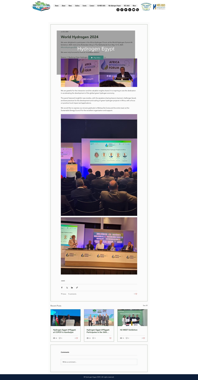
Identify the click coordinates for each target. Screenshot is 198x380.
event (63, 280)
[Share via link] (77, 288)
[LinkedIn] (129, 9)
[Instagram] (118, 9)
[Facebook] (121, 9)
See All (145, 305)
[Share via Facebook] (62, 288)
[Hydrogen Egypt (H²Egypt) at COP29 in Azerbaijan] (65, 317)
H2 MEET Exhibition (128, 330)
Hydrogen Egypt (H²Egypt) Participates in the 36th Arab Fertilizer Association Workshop (98, 331)
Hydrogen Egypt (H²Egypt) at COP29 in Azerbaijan (64, 331)
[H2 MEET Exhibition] (132, 317)
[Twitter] (125, 9)
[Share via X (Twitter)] (67, 288)
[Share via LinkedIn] (72, 288)
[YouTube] (133, 9)
